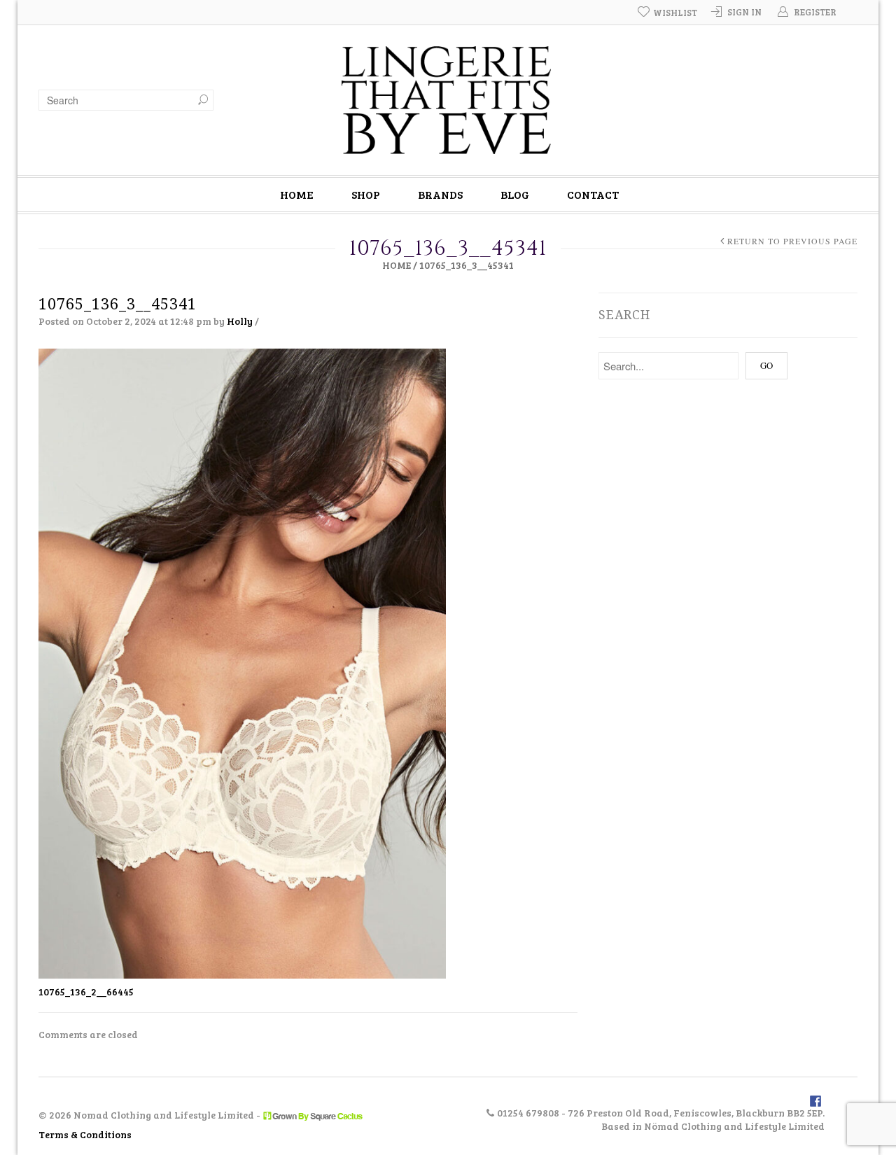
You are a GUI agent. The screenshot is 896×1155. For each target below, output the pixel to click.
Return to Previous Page (792, 241)
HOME (297, 194)
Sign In (744, 12)
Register (815, 12)
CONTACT (593, 194)
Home (396, 265)
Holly (240, 321)
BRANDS (440, 194)
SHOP (365, 194)
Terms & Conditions (85, 1134)
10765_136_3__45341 (117, 304)
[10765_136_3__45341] (242, 662)
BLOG (514, 194)
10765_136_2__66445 (86, 991)
